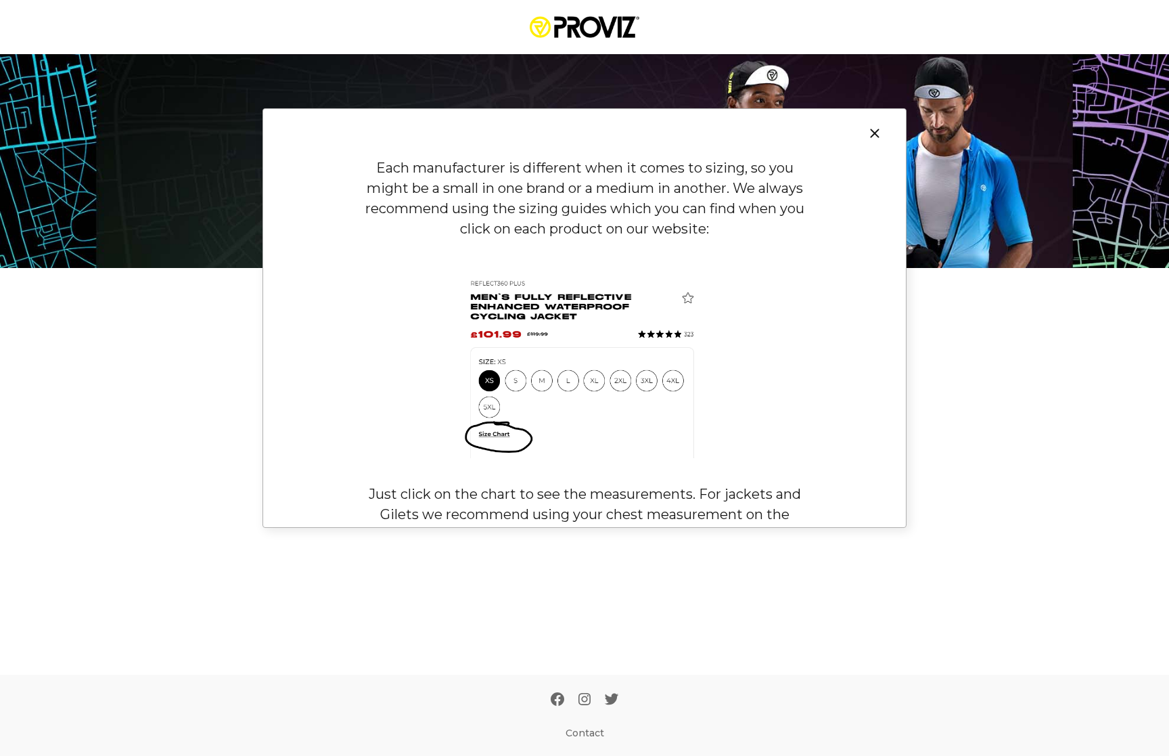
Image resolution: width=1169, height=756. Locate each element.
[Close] (875, 133)
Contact (585, 733)
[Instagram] (584, 700)
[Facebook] (557, 700)
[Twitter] (611, 700)
